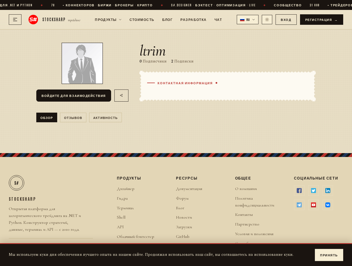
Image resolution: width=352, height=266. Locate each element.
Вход (286, 19)
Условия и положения (254, 233)
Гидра (122, 198)
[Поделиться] (121, 95)
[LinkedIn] (328, 190)
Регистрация (321, 19)
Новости (184, 217)
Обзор (46, 117)
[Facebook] (299, 190)
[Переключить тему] (267, 19)
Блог (167, 19)
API (120, 226)
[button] (248, 19)
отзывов (73, 117)
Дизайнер (125, 188)
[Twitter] (313, 190)
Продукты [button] (106, 19)
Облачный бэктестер (135, 236)
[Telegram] (299, 205)
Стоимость (142, 19)
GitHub (182, 236)
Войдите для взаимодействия (74, 95)
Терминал (125, 207)
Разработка (193, 19)
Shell (121, 217)
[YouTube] (313, 205)
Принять (329, 255)
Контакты (244, 214)
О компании (246, 188)
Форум (182, 198)
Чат (218, 19)
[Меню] (15, 19)
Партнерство (247, 224)
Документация (189, 188)
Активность (105, 117)
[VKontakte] (328, 205)
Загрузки (184, 226)
